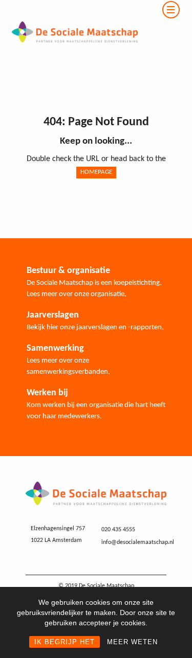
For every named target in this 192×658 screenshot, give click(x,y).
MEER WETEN (132, 642)
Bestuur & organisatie (68, 271)
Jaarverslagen (53, 315)
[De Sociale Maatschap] (69, 6)
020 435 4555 (118, 530)
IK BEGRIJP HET (64, 642)
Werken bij (47, 393)
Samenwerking (55, 348)
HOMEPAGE (96, 172)
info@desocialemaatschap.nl (137, 542)
